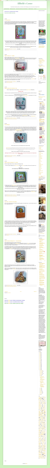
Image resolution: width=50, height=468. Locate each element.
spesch (43, 442)
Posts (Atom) (9, 292)
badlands (39, 401)
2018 (40, 360)
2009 (40, 369)
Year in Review (43, 457)
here (10, 248)
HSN (39, 159)
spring (39, 443)
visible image (40, 450)
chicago (44, 405)
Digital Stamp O (26, 95)
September (41, 373)
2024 (40, 354)
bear (44, 401)
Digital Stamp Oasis (8, 147)
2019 (40, 359)
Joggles (40, 148)
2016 (40, 362)
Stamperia (40, 444)
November (41, 371)
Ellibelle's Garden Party (41, 60)
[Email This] (17, 155)
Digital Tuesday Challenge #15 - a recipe (11, 162)
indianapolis (40, 421)
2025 (40, 353)
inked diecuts (43, 421)
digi (41, 410)
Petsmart (40, 166)
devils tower (43, 409)
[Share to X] (18, 81)
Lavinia (42, 422)
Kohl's (40, 160)
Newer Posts (6, 291)
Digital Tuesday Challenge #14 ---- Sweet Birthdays (13, 240)
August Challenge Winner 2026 (43, 112)
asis (28, 95)
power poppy (42, 437)
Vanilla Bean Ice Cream (41, 276)
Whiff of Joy (40, 452)
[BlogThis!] (17, 81)
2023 (40, 355)
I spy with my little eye (41, 420)
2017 (40, 361)
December (41, 370)
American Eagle (41, 153)
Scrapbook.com (41, 149)
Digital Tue (16, 243)
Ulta (39, 171)
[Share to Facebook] (19, 155)
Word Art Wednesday (41, 135)
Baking (42, 401)
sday (18, 243)
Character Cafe (33, 191)
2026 (40, 352)
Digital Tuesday (28, 89)
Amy (19, 89)
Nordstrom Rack (41, 164)
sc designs (43, 439)
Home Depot (40, 158)
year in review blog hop (41, 458)
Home (20, 291)
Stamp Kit (43, 443)
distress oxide (40, 413)
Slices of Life (40, 273)
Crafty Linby (40, 249)
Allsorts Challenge (41, 59)
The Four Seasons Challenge (41, 63)
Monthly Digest (41, 272)
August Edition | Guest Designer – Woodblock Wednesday (41, 259)
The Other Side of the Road (41, 271)
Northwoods (40, 431)
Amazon (40, 147)
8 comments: (14, 81)
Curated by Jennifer (41, 282)
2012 (40, 366)
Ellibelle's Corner (25, 3)
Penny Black (41, 434)
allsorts (40, 398)
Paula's (28, 243)
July (40, 375)
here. (30, 47)
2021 (40, 357)
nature (39, 430)
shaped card (14, 286)
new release (43, 430)
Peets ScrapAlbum (41, 245)
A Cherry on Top (41, 146)
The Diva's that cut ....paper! (41, 102)
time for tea (44, 447)
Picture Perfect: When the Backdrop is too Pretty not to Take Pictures (42, 267)
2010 (40, 368)
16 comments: (14, 285)
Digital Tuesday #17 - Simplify (9, 55)
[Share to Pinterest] (19, 81)
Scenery (39, 440)
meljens (42, 426)
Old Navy (40, 165)
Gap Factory (40, 157)
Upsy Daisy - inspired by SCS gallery (11, 201)
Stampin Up (44, 445)
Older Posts (35, 291)
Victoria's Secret (41, 172)
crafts (42, 407)
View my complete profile (41, 233)
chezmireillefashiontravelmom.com (42, 266)
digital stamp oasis (25, 115)
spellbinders (40, 442)
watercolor (44, 450)
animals (41, 399)
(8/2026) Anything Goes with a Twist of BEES (43, 128)
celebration (40, 404)
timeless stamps (42, 448)
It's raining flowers (42, 376)
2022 (40, 356)
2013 (40, 365)
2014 (40, 364)
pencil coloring (42, 433)
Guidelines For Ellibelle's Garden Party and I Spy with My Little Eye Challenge (42, 47)
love (40, 425)
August (41, 374)
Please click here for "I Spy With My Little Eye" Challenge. (11, 11)
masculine (40, 426)
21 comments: (14, 155)
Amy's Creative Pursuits (42, 277)
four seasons (41, 417)
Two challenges (7, 124)
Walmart (40, 173)
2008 (40, 394)
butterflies (40, 402)
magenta (43, 425)
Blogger (26, 463)
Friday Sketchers (18, 129)
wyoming (40, 457)
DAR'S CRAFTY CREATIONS (41, 255)
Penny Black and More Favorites (42, 435)
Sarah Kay (40, 439)
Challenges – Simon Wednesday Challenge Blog (42, 120)
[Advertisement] (17, 15)
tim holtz (41, 447)
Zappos (40, 174)
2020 (40, 358)
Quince (40, 167)
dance (40, 409)
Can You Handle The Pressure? (41, 126)
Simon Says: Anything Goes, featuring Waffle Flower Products (41, 121)
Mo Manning (41, 428)
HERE (9, 300)
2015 (40, 363)
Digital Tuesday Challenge (9, 82)
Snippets (40, 241)
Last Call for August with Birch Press (43, 104)
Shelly (23, 165)
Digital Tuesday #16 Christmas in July (11, 88)
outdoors (43, 431)
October (41, 372)
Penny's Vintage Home (42, 263)
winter (43, 455)
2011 (40, 367)
